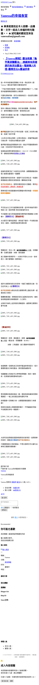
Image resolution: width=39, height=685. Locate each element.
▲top (2, 494)
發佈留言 (4, 510)
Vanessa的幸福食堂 (14, 15)
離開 (11, 681)
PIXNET (9, 655)
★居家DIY (17, 490)
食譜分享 (16, 488)
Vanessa (3, 471)
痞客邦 (14, 482)
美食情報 (17, 41)
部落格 (7, 47)
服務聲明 (21, 657)
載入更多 (4, 497)
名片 (6, 50)
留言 (18, 482)
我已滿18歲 (5, 681)
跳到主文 (4, 21)
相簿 (6, 45)
